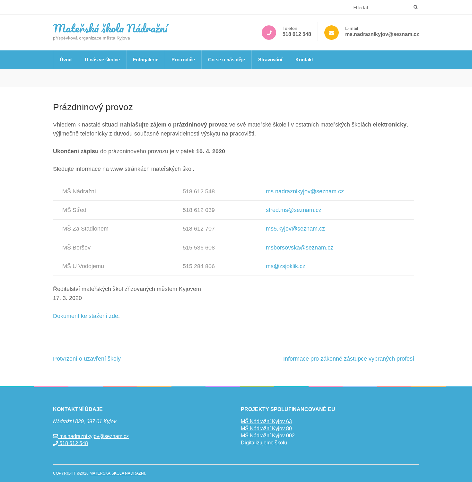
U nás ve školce (102, 59)
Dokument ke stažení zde (85, 316)
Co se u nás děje (226, 59)
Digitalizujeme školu (264, 442)
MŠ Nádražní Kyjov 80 (266, 428)
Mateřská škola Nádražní (110, 28)
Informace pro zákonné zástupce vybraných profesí (348, 358)
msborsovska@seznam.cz (299, 247)
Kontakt (304, 59)
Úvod (66, 59)
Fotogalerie (145, 59)
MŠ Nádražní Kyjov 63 (266, 421)
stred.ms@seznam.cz (293, 210)
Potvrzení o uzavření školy (87, 358)
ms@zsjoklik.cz (285, 266)
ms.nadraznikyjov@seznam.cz (382, 34)
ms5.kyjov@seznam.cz (295, 228)
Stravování (270, 59)
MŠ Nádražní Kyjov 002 (268, 435)
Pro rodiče (183, 59)
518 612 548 (297, 34)
